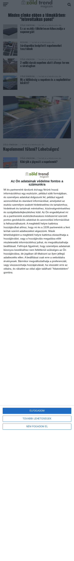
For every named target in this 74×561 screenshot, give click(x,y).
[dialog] (37, 364)
